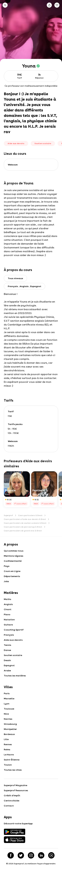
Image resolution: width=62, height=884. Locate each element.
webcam (13, 164)
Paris (7, 693)
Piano (7, 614)
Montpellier (10, 729)
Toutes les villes (13, 770)
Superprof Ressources (16, 790)
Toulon (8, 764)
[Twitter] (21, 855)
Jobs (6, 581)
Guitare (8, 624)
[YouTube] (51, 855)
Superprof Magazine (15, 785)
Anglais (8, 604)
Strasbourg (10, 724)
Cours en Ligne (12, 571)
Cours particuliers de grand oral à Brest (23, 531)
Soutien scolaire (13, 655)
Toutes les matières (15, 675)
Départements (12, 576)
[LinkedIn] (41, 855)
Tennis (7, 645)
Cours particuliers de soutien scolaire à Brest (25, 523)
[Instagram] (31, 855)
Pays (6, 566)
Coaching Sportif (14, 629)
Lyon (6, 703)
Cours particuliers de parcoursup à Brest (23, 527)
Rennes (8, 744)
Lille (6, 739)
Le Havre (9, 754)
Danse (7, 650)
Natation (9, 619)
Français (9, 635)
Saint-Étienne (11, 759)
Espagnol (9, 665)
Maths (7, 599)
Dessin (7, 660)
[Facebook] (10, 855)
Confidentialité (12, 561)
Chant (7, 609)
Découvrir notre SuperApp (18, 823)
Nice (6, 714)
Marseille (9, 698)
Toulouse (9, 708)
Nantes (8, 719)
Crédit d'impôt (12, 795)
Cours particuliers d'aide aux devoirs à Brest (25, 519)
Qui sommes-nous (13, 550)
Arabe (7, 670)
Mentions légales (13, 556)
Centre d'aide (11, 800)
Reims (7, 749)
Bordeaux (9, 734)
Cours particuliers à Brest (30, 515)
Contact (9, 805)
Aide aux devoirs (13, 640)
